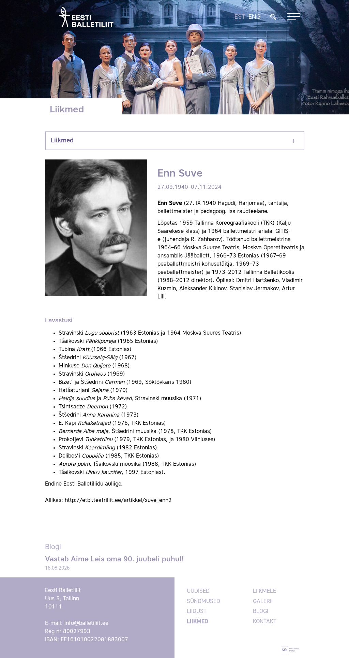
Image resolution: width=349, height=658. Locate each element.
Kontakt (264, 622)
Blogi (260, 611)
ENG (254, 17)
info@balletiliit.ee (86, 623)
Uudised (198, 591)
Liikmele (264, 591)
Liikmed (62, 141)
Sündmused (203, 601)
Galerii (263, 601)
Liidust (197, 611)
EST (239, 17)
